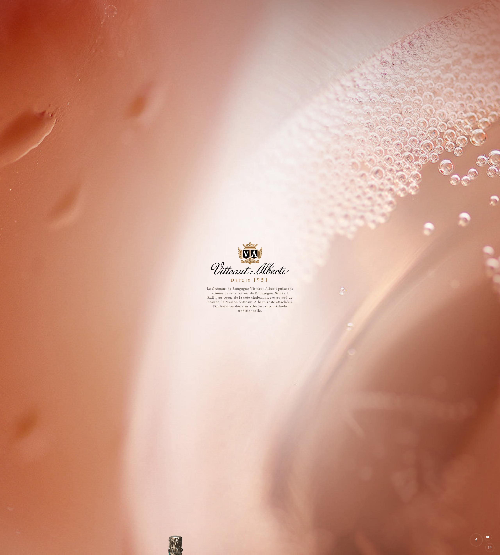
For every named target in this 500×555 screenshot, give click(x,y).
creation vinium (496, 532)
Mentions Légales (468, 545)
